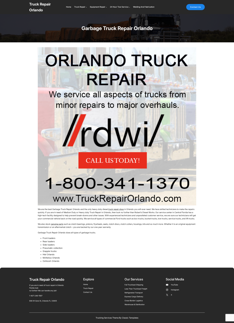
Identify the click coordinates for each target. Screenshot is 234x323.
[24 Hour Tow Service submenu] (129, 7)
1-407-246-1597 (35, 296)
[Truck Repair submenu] (86, 7)
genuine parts (57, 224)
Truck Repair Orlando (46, 279)
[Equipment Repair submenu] (106, 7)
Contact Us (195, 7)
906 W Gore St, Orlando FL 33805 (43, 301)
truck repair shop (116, 209)
